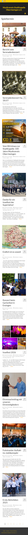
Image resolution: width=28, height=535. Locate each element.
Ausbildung (4, 506)
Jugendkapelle (5, 210)
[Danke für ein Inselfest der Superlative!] (14, 184)
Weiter (19, 64)
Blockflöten (4, 208)
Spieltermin (22, 356)
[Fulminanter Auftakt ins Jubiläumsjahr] (14, 435)
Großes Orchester (9, 208)
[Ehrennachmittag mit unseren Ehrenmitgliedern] (14, 384)
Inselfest (14, 208)
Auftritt (20, 505)
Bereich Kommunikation (8, 54)
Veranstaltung (5, 357)
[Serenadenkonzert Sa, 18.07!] (14, 82)
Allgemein (20, 54)
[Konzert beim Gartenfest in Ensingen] (14, 285)
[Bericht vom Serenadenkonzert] (14, 34)
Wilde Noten (9, 210)
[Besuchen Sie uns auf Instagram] (5, 1)
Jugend (20, 208)
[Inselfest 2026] (14, 337)
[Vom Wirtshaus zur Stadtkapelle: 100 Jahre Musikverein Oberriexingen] (14, 131)
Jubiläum (7, 104)
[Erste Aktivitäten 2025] (14, 484)
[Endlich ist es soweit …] (14, 236)
